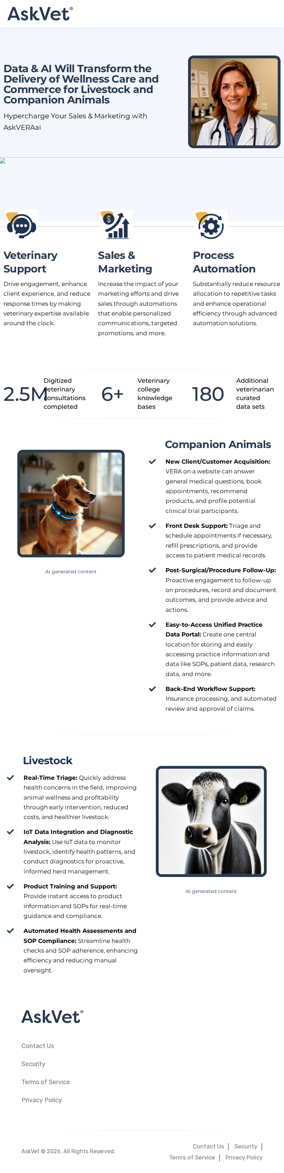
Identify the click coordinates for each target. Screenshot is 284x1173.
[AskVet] (142, 13)
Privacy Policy (41, 1100)
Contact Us (37, 1046)
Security (33, 1064)
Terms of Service (45, 1082)
